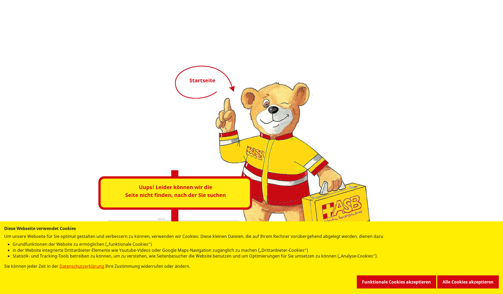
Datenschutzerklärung (81, 266)
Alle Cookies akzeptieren (468, 282)
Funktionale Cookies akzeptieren (396, 282)
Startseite (202, 80)
